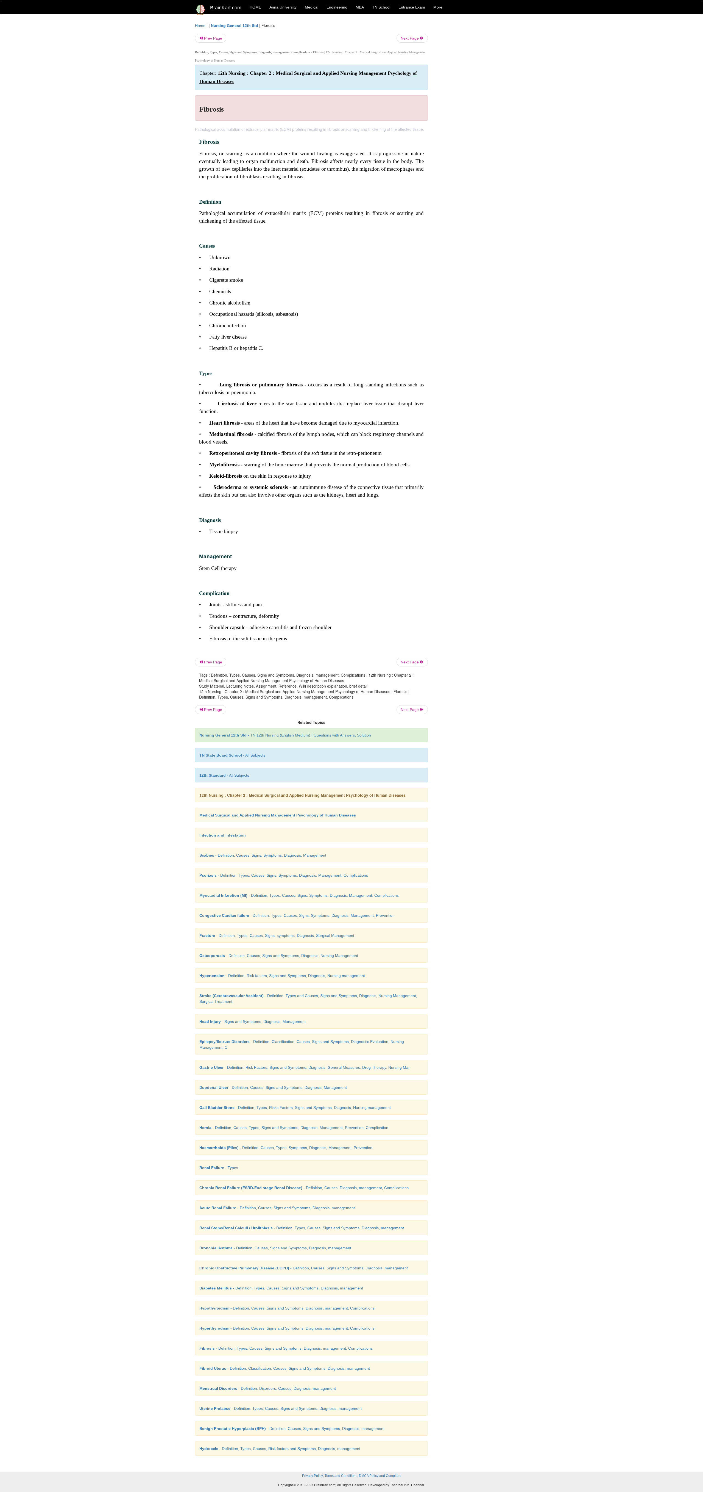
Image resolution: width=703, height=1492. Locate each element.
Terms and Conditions (341, 1476)
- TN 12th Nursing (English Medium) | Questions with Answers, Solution (285, 735)
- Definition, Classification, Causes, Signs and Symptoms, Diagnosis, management (284, 1368)
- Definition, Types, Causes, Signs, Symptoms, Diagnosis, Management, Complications (283, 875)
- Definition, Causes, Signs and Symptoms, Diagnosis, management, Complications (287, 1308)
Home (200, 25)
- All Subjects (232, 755)
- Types (218, 1168)
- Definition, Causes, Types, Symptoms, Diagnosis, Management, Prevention (285, 1147)
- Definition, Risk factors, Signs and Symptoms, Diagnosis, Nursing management (282, 975)
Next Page (410, 38)
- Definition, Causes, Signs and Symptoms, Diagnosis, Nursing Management (278, 955)
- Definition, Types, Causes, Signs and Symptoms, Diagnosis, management (301, 1228)
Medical (311, 7)
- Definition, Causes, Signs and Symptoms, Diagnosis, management (277, 1208)
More (437, 7)
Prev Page (212, 38)
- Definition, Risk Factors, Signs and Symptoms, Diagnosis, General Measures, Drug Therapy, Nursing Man (305, 1067)
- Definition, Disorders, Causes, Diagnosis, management (267, 1388)
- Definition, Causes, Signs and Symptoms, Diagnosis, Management (273, 1087)
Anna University (283, 7)
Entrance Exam (411, 7)
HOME (255, 7)
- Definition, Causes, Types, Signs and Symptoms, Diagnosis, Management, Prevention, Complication (293, 1127)
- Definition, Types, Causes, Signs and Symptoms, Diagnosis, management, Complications (286, 1348)
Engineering (337, 7)
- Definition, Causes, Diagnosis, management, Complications (304, 1188)
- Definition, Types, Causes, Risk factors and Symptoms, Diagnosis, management (279, 1448)
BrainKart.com (225, 7)
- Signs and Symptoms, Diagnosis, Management (252, 1021)
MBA (360, 7)
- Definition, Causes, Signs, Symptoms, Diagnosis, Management (262, 855)
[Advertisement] (472, 105)
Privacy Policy (312, 1476)
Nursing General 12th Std (234, 25)
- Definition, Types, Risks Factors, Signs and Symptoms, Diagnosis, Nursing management (295, 1107)
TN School (381, 7)
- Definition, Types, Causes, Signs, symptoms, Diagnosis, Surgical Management (276, 935)
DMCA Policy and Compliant (380, 1476)
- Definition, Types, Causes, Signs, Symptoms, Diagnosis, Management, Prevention (297, 915)
